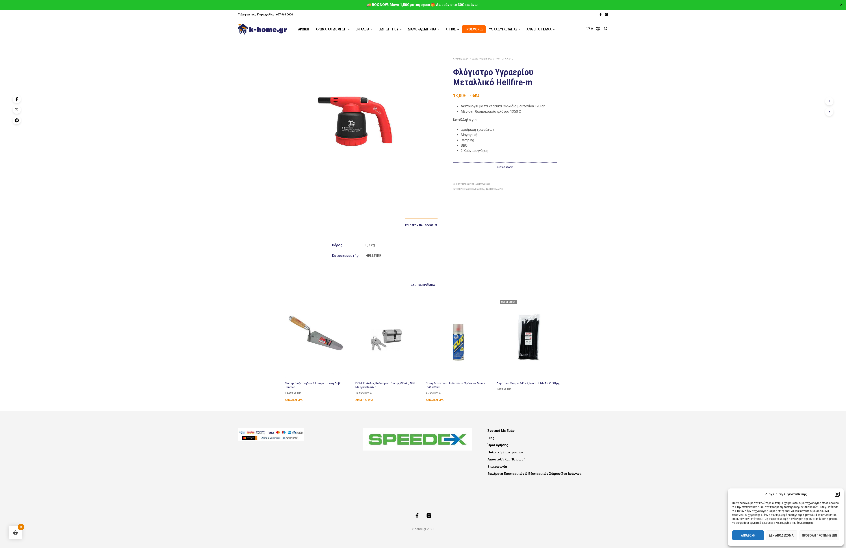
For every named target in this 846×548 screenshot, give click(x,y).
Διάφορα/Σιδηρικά (422, 29)
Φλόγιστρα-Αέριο (504, 59)
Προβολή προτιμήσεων (819, 535)
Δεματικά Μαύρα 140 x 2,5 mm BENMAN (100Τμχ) (528, 383)
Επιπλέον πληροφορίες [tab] (421, 225)
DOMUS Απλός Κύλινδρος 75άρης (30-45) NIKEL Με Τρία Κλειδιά (386, 385)
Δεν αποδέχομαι (781, 535)
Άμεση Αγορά (293, 399)
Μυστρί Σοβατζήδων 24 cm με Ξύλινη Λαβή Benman (313, 385)
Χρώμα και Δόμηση (331, 29)
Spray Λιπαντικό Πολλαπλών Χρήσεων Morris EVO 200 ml (455, 385)
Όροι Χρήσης (498, 445)
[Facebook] (17, 99)
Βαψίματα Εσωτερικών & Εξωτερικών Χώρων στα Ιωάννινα (534, 474)
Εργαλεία (362, 29)
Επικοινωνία (497, 467)
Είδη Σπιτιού (388, 29)
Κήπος (450, 29)
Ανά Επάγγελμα (539, 29)
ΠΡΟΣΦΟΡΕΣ (473, 29)
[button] (837, 494)
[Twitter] (17, 109)
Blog (491, 438)
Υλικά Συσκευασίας (503, 29)
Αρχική (303, 29)
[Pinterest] (17, 120)
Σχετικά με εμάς (501, 431)
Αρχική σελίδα (460, 59)
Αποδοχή (748, 535)
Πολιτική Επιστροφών (505, 452)
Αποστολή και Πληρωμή (506, 459)
